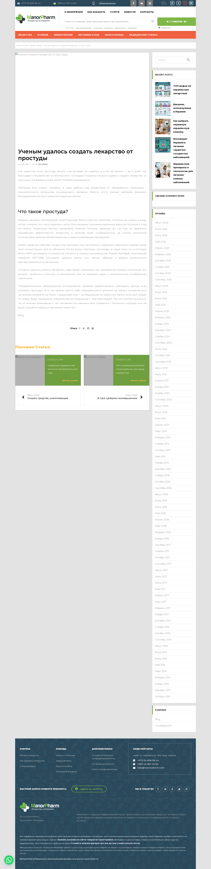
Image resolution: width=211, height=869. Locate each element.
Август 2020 (162, 406)
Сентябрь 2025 (163, 279)
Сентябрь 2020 (163, 399)
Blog (21, 315)
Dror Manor (43, 164)
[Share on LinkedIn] (88, 328)
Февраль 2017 (162, 608)
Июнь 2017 (161, 582)
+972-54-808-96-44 (30, 3)
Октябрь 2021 (162, 355)
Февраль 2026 (163, 254)
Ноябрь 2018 (162, 475)
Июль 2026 (161, 229)
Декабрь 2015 (163, 690)
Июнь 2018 (161, 507)
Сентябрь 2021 (163, 361)
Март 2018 (161, 526)
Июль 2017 (161, 576)
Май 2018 (160, 513)
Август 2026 (161, 222)
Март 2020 (161, 431)
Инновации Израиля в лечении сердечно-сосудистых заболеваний (181, 148)
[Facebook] (133, 3)
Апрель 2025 (162, 311)
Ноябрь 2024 (162, 336)
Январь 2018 (162, 538)
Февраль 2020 (163, 437)
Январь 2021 (162, 387)
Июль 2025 (161, 292)
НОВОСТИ (129, 12)
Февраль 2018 (163, 532)
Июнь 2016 (161, 658)
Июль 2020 (161, 412)
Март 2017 (161, 601)
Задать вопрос (64, 761)
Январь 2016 (162, 683)
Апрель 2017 (162, 595)
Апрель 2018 (162, 519)
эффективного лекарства (52, 232)
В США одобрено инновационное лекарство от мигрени (115, 397)
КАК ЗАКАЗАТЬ (96, 12)
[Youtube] (179, 789)
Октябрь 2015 (162, 696)
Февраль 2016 (162, 677)
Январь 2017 (162, 614)
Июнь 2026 (161, 235)
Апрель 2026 (162, 248)
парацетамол (120, 28)
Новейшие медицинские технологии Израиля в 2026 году (63, 369)
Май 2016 (160, 664)
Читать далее (70, 380)
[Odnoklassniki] (172, 789)
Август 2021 (161, 368)
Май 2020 (160, 418)
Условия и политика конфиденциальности (103, 757)
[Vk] (142, 3)
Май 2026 (160, 241)
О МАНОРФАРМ (73, 12)
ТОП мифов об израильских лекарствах (182, 90)
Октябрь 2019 (162, 450)
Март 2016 (161, 671)
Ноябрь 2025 (162, 267)
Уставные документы (103, 764)
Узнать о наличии (65, 755)
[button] (89, 789)
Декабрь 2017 (163, 544)
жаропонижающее (84, 28)
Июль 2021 (161, 374)
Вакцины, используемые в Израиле (182, 108)
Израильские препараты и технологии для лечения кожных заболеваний (183, 173)
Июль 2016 (161, 652)
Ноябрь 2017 (162, 551)
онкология (98, 28)
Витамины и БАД (88, 35)
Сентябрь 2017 (163, 563)
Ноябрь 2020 (162, 393)
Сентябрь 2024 (163, 342)
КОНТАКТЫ (147, 12)
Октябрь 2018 (162, 481)
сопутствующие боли (72, 220)
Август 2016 (161, 646)
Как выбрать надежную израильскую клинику (181, 126)
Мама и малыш (114, 35)
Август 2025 (161, 286)
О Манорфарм (27, 766)
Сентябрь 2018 (163, 488)
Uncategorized (163, 725)
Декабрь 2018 (163, 469)
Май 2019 (160, 456)
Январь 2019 (162, 462)
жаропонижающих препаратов (89, 237)
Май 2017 (160, 589)
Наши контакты (64, 766)
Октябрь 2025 (163, 273)
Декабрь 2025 (163, 260)
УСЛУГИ (114, 12)
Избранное (166, 28)
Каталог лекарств (29, 755)
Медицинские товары (143, 35)
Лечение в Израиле (66, 771)
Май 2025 (160, 304)
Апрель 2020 (162, 424)
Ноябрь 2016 (162, 627)
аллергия (108, 28)
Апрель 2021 (162, 380)
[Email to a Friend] (93, 328)
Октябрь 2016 (162, 633)
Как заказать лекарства (32, 761)
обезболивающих (57, 237)
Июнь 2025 (161, 298)
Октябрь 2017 (162, 557)
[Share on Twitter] (84, 328)
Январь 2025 (162, 323)
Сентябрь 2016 (163, 639)
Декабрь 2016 (163, 620)
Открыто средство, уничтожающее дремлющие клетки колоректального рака (49, 397)
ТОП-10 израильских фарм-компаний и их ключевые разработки (130, 369)
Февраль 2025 (163, 317)
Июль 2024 (161, 349)
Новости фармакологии (104, 769)
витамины (132, 28)
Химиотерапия (63, 35)
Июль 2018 (161, 500)
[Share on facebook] (79, 328)
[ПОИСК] (188, 60)
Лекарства (25, 35)
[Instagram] (150, 3)
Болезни (43, 35)
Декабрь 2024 (163, 330)
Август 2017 (161, 570)
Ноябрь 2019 (162, 443)
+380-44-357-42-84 (66, 3)
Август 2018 (161, 494)
